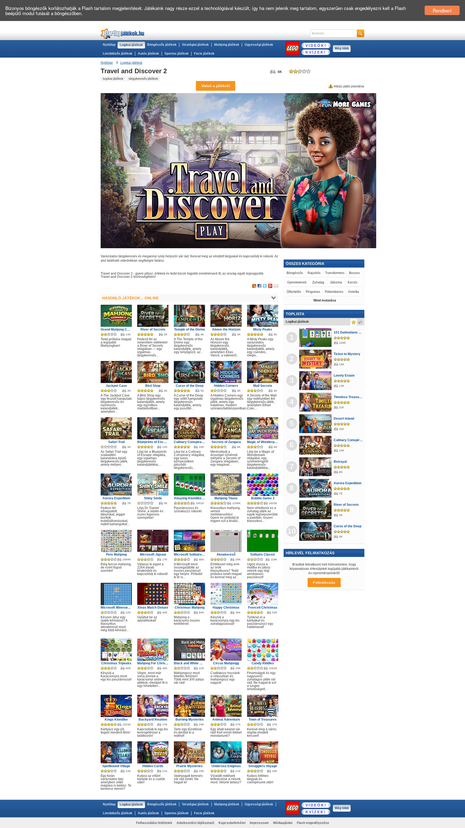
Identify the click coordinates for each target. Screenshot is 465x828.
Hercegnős (311, 282)
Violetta (314, 273)
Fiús (326, 282)
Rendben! (442, 10)
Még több (342, 48)
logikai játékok (113, 78)
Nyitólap (109, 45)
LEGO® (353, 282)
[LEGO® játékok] (292, 48)
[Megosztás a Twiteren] (265, 286)
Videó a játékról (215, 86)
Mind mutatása (324, 300)
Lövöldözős (350, 292)
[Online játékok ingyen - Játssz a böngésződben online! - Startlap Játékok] (123, 33)
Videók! (316, 45)
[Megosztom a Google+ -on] (270, 286)
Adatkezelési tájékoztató (195, 823)
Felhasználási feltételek (154, 823)
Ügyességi (330, 292)
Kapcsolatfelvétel (232, 823)
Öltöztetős (295, 273)
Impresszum (259, 823)
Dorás (331, 273)
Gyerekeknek (296, 292)
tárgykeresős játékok (143, 78)
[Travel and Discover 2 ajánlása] (276, 286)
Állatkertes (350, 273)
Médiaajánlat (283, 823)
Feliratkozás (324, 582)
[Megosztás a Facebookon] (260, 286)
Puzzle (339, 282)
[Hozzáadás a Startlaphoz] (254, 286)
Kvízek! (315, 52)
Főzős (314, 292)
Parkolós (292, 282)
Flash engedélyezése (313, 823)
